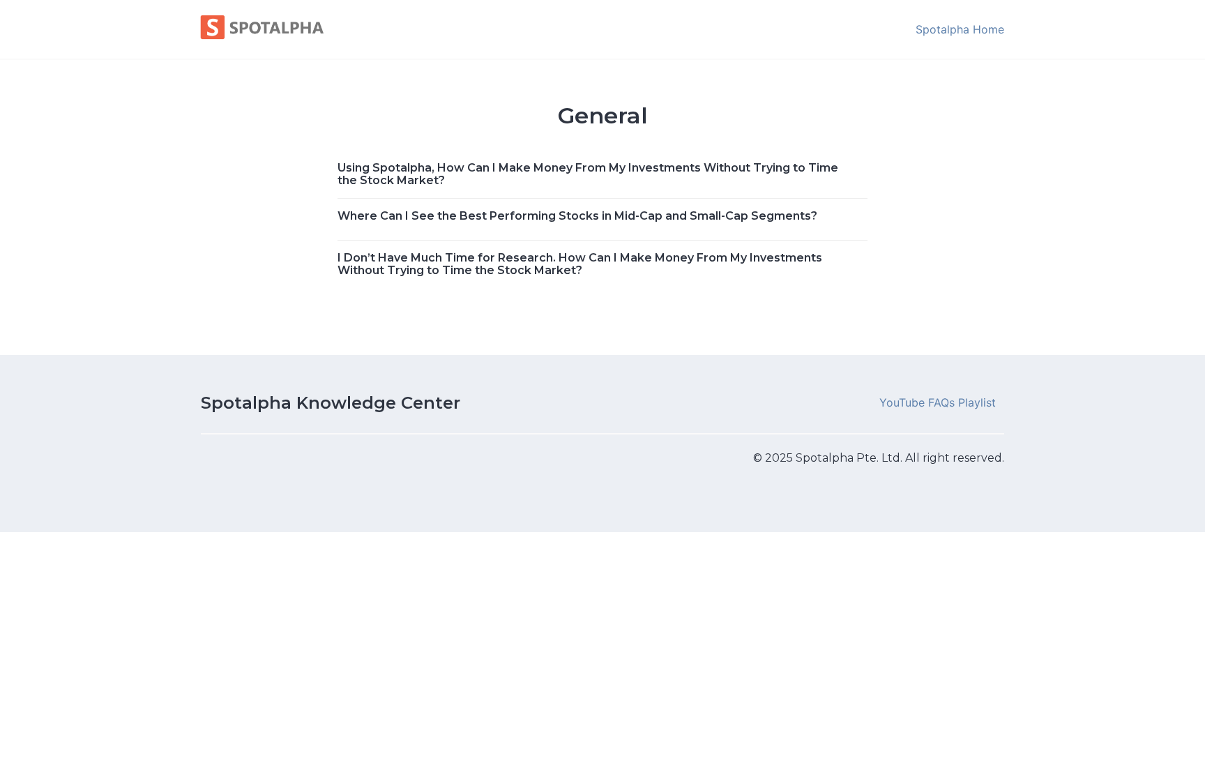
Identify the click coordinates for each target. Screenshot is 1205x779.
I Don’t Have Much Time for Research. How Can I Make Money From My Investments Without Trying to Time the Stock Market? (580, 264)
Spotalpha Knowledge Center (330, 402)
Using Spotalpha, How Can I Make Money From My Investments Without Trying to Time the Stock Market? (588, 174)
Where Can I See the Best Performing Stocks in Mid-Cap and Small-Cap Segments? (577, 215)
